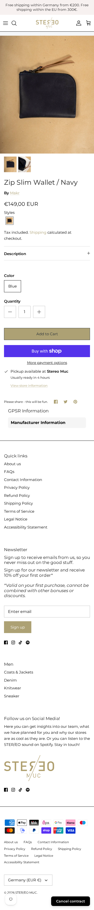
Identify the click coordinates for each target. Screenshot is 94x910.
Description (15, 253)
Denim (10, 680)
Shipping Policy (18, 503)
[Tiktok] (20, 642)
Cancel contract (70, 901)
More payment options (47, 363)
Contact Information (23, 479)
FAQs (9, 471)
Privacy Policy (17, 487)
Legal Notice (15, 519)
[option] (47, 95)
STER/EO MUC (26, 892)
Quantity (12, 301)
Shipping (38, 232)
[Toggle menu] (5, 23)
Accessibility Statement (25, 527)
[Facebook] (6, 642)
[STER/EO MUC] (47, 23)
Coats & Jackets (18, 672)
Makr (15, 192)
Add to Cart (47, 333)
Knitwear (12, 688)
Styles (9, 212)
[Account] (77, 23)
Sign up (18, 627)
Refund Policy (17, 495)
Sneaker (11, 696)
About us (12, 463)
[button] (9, 220)
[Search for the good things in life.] (16, 23)
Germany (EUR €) (24, 880)
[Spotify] (28, 642)
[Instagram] (13, 642)
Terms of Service (19, 511)
